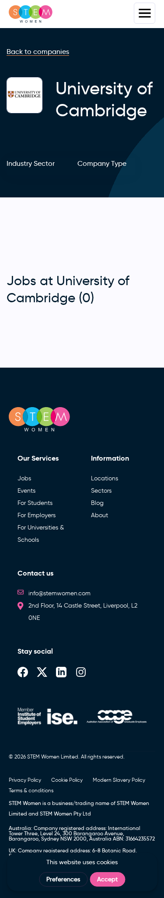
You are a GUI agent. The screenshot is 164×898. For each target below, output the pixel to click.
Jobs (24, 478)
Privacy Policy (25, 779)
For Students (34, 503)
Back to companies (38, 51)
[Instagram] (81, 671)
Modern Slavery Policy (119, 779)
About (99, 515)
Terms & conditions (31, 790)
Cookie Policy (67, 779)
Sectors (101, 490)
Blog (97, 503)
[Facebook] (22, 671)
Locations (104, 478)
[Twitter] (42, 671)
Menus (144, 13)
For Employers (36, 515)
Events (26, 490)
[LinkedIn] (61, 671)
